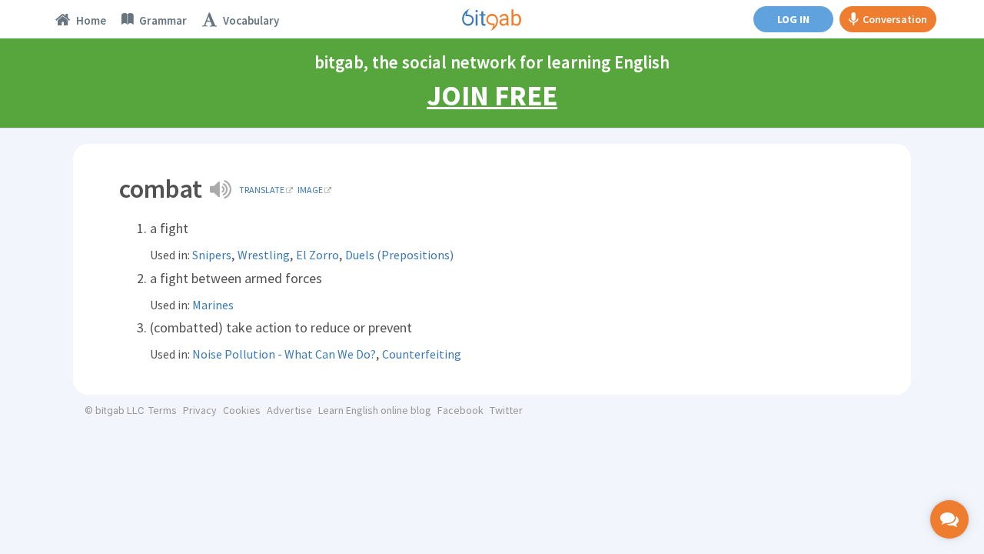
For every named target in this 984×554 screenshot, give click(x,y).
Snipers (211, 254)
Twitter (506, 410)
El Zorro (317, 254)
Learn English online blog (374, 410)
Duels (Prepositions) (399, 254)
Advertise (289, 410)
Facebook (460, 410)
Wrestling (264, 254)
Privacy (200, 410)
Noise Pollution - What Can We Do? (284, 354)
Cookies (242, 410)
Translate (261, 189)
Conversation (895, 19)
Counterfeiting (421, 354)
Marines (213, 304)
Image (310, 189)
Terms (162, 410)
